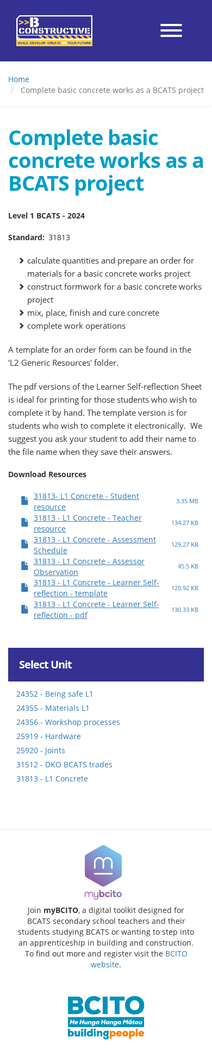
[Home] (54, 30)
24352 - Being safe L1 (54, 694)
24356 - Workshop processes (68, 722)
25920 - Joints (40, 750)
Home (18, 79)
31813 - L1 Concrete (52, 778)
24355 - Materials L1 (53, 708)
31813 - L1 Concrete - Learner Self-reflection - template (96, 587)
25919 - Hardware (48, 736)
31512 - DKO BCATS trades (64, 764)
